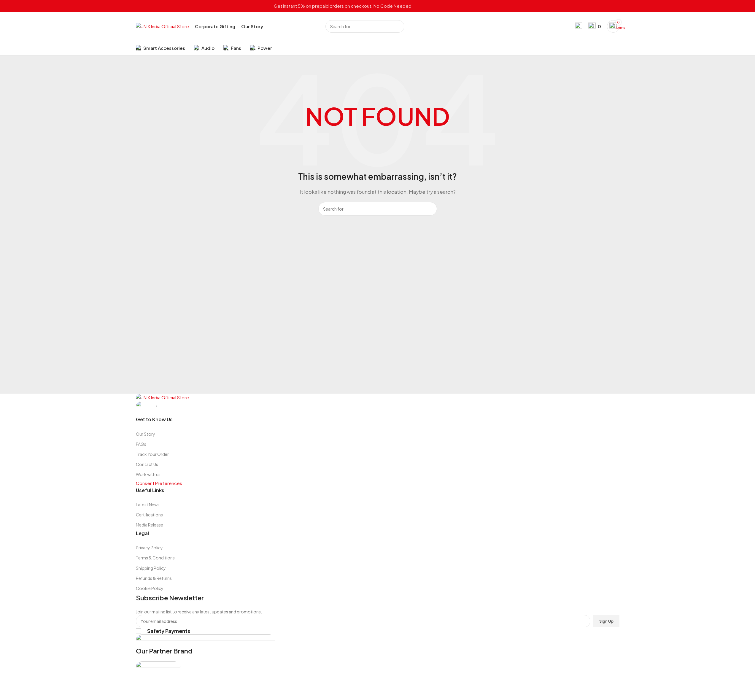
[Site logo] (162, 25)
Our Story (145, 434)
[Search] (398, 26)
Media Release (149, 524)
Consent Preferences (159, 483)
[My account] (578, 26)
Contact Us (147, 464)
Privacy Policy (149, 547)
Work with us (148, 474)
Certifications (149, 514)
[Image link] (162, 397)
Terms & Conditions (155, 557)
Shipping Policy (151, 568)
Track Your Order (152, 454)
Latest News (148, 504)
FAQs (141, 444)
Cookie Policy (149, 588)
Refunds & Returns (154, 578)
